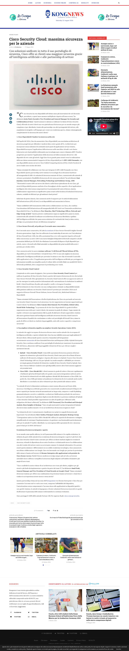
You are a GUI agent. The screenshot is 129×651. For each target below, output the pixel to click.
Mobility (85, 3)
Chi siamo (44, 640)
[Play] (90, 133)
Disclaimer (53, 640)
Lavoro (38, 3)
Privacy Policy (81, 640)
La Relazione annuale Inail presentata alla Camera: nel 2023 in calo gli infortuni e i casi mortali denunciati (110, 89)
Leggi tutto (22, 607)
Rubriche (95, 3)
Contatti (70, 640)
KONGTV (92, 640)
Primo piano (13, 34)
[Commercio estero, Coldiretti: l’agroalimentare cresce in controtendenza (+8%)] (46, 545)
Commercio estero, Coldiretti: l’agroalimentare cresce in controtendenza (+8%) (46, 557)
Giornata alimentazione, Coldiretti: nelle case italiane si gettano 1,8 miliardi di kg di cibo (109, 74)
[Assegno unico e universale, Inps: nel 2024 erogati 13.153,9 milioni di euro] (21, 545)
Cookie (62, 640)
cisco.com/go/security (71, 496)
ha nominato (49, 230)
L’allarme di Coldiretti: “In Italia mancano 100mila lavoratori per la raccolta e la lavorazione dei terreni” (110, 104)
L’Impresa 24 (73, 3)
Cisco (12, 503)
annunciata (30, 340)
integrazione (51, 481)
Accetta (118, 649)
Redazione (18, 47)
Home (30, 3)
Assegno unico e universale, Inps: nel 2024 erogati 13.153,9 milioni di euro (109, 47)
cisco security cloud (23, 503)
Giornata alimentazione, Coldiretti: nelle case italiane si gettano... (70, 557)
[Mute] (114, 133)
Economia (47, 3)
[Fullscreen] (117, 133)
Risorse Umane (60, 3)
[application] (104, 126)
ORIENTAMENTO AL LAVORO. (60, 584)
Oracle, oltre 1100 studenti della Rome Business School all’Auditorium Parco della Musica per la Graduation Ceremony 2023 (65, 616)
